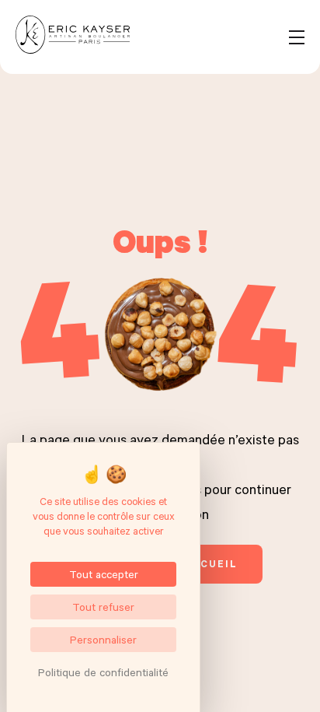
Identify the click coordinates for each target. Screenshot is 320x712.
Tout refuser (103, 606)
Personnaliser (103, 639)
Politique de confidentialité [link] (103, 672)
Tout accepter (103, 573)
